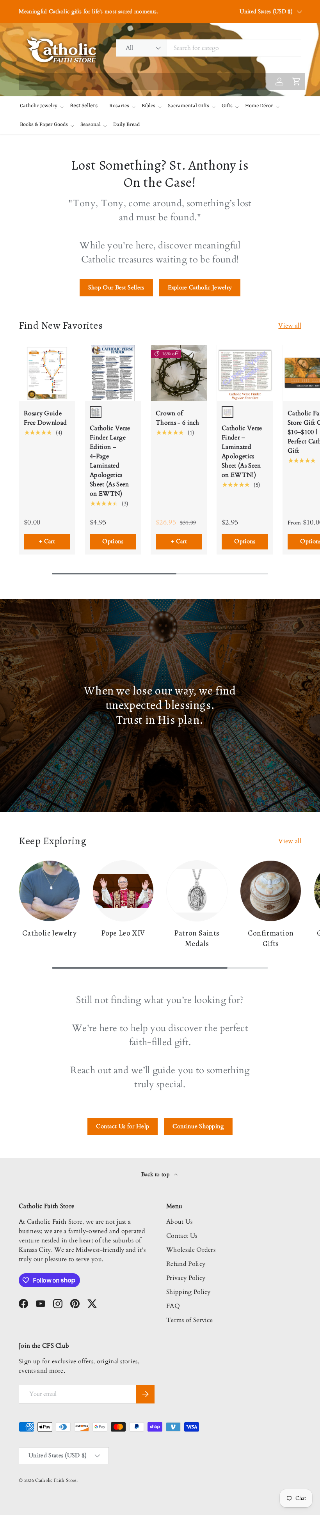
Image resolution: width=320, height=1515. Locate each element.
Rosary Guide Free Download (45, 418)
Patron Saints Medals (196, 938)
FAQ (173, 1306)
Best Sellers (84, 106)
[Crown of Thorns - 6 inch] (179, 373)
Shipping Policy (188, 1292)
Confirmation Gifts (271, 938)
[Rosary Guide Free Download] (47, 373)
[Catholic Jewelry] (49, 891)
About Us (179, 1221)
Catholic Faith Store (55, 1480)
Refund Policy (185, 1264)
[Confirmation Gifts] (270, 891)
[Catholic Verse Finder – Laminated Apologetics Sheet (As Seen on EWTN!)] (245, 373)
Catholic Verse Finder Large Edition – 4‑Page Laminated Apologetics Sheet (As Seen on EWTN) (110, 461)
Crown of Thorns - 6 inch (177, 418)
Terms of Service (189, 1320)
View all (289, 325)
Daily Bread (126, 125)
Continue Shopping (198, 1126)
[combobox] (208, 48)
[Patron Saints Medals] (197, 891)
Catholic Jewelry (49, 933)
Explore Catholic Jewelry (200, 287)
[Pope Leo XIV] (123, 891)
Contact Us (181, 1235)
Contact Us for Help (122, 1126)
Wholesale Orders (190, 1250)
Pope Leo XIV (123, 933)
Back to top (156, 1174)
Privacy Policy (185, 1278)
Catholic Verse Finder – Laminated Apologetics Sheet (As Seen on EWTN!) (242, 451)
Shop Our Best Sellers (116, 287)
